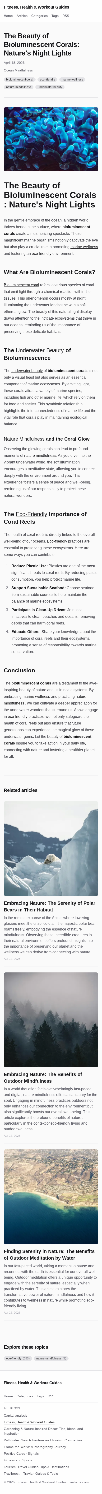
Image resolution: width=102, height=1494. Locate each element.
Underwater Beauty (40, 350)
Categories (39, 16)
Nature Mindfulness (24, 439)
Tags (55, 16)
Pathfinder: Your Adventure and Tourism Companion (43, 1440)
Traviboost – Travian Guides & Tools (31, 1473)
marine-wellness (72, 79)
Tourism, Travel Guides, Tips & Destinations (36, 1467)
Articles (22, 16)
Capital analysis (15, 1415)
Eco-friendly (57, 541)
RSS (65, 16)
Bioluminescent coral (21, 285)
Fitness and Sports (18, 1460)
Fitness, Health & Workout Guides (36, 7)
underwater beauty (27, 371)
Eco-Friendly (31, 514)
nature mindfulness (40, 455)
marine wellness (84, 247)
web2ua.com (79, 1482)
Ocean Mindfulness (18, 70)
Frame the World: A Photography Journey (35, 1447)
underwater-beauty (50, 87)
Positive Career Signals (21, 1453)
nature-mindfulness (18, 87)
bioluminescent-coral (19, 79)
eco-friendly (47, 79)
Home (8, 16)
